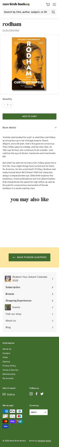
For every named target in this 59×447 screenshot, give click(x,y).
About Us (7, 349)
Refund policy (9, 374)
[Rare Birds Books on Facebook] (36, 393)
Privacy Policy (9, 366)
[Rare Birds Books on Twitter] (42, 393)
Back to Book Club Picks (31, 257)
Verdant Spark (44, 441)
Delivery (6, 361)
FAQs (5, 357)
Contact (6, 353)
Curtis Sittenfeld (11, 30)
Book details (9, 127)
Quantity (7, 99)
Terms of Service (10, 370)
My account (8, 378)
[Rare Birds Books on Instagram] (31, 393)
